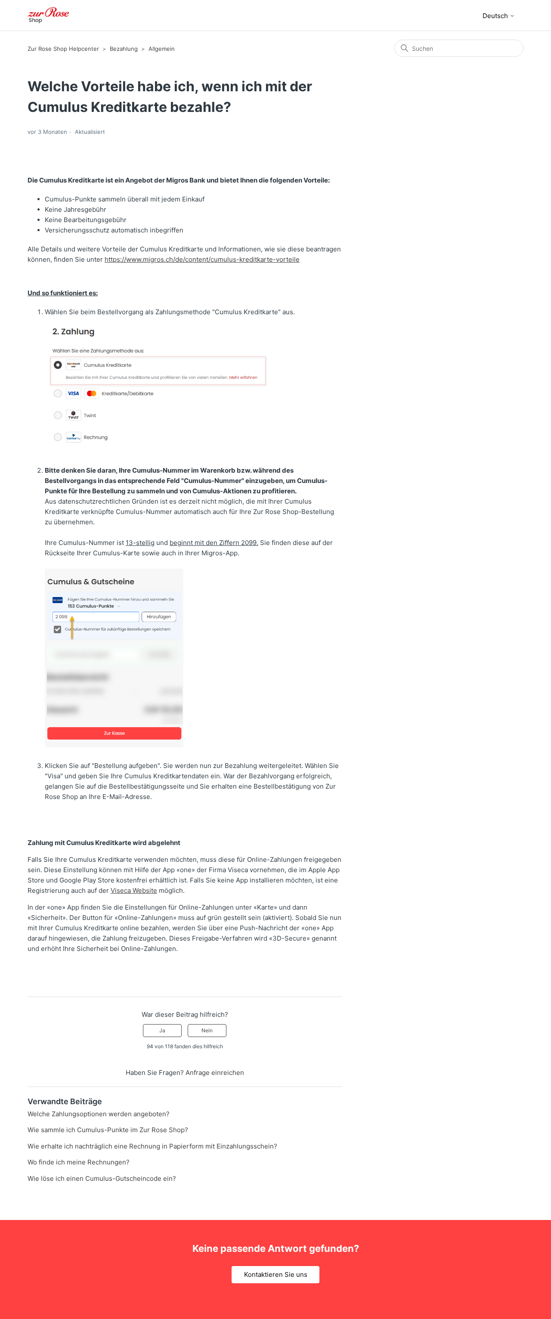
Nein (207, 1030)
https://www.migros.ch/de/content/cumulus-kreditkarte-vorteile (202, 259)
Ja (162, 1030)
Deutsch (496, 15)
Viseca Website (134, 890)
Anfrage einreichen (215, 1072)
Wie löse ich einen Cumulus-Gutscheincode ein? (102, 1178)
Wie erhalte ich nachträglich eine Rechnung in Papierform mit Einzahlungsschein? (152, 1146)
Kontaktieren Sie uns (275, 1274)
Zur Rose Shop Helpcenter (63, 48)
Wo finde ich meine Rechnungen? (79, 1162)
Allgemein (162, 48)
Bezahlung (124, 48)
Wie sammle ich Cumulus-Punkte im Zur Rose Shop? (108, 1130)
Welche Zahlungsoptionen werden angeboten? (99, 1114)
